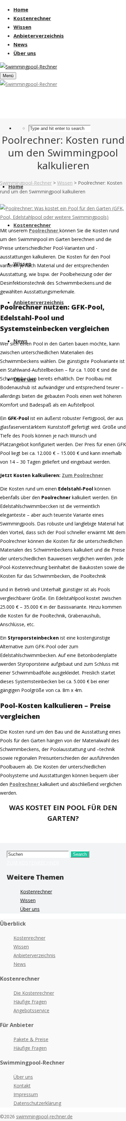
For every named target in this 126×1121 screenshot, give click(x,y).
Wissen (28, 900)
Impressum (25, 1094)
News (19, 964)
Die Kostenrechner (33, 993)
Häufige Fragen (30, 1001)
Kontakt (22, 1085)
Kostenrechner (36, 891)
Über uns (30, 909)
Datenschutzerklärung (37, 1103)
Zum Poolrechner (82, 475)
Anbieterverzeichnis (34, 955)
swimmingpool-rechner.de (44, 1116)
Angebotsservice (31, 1010)
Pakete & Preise (30, 1039)
